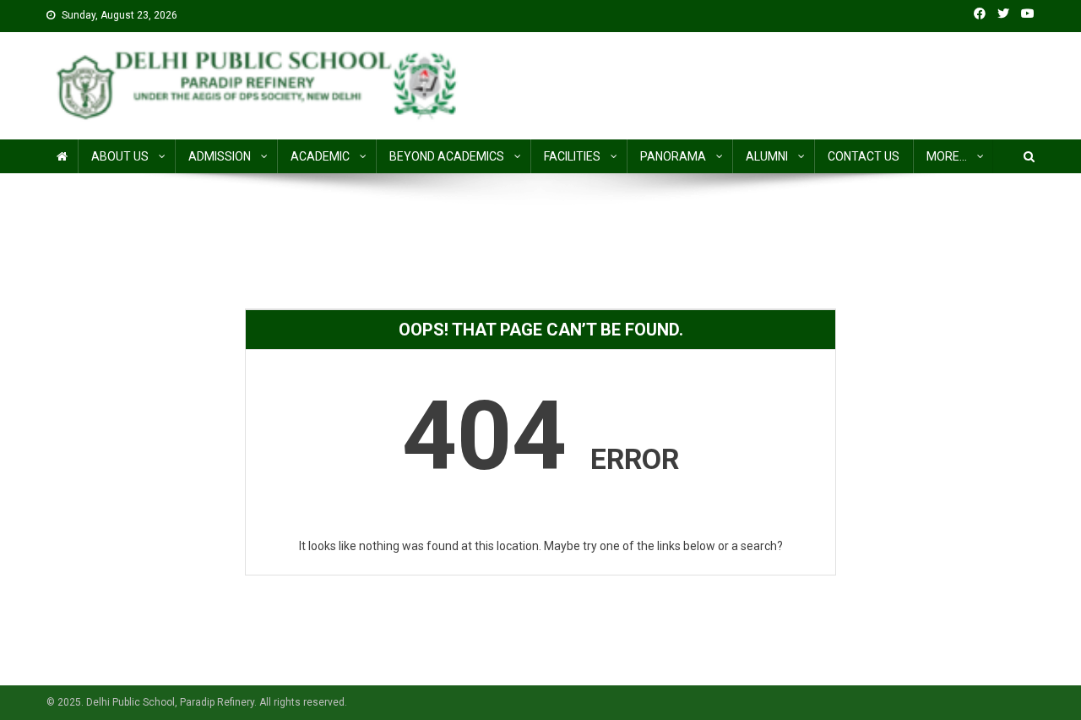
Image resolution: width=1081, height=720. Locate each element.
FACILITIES (572, 156)
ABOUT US (120, 156)
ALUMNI (767, 156)
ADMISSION (219, 156)
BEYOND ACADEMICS (446, 156)
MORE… (946, 156)
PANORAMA (673, 156)
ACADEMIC (320, 156)
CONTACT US (863, 156)
